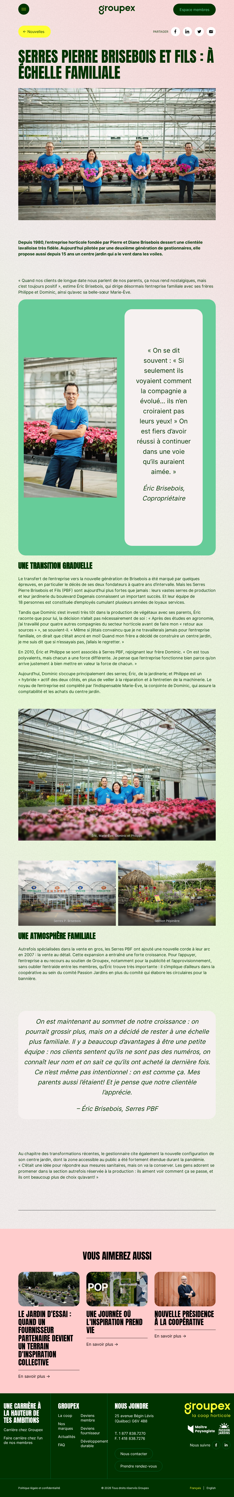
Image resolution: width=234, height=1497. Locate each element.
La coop (65, 1415)
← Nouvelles (33, 31)
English (211, 1488)
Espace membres (194, 9)
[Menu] (23, 9)
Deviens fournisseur (90, 1430)
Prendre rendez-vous (138, 1466)
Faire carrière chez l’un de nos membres (23, 1440)
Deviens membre (88, 1417)
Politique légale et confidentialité (39, 1488)
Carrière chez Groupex (23, 1429)
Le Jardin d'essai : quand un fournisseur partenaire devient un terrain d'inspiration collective (45, 1338)
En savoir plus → (34, 1376)
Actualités (66, 1436)
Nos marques (65, 1426)
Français (195, 1488)
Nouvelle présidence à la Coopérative (184, 1318)
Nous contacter (133, 1453)
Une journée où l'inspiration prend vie (114, 1322)
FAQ (61, 1445)
